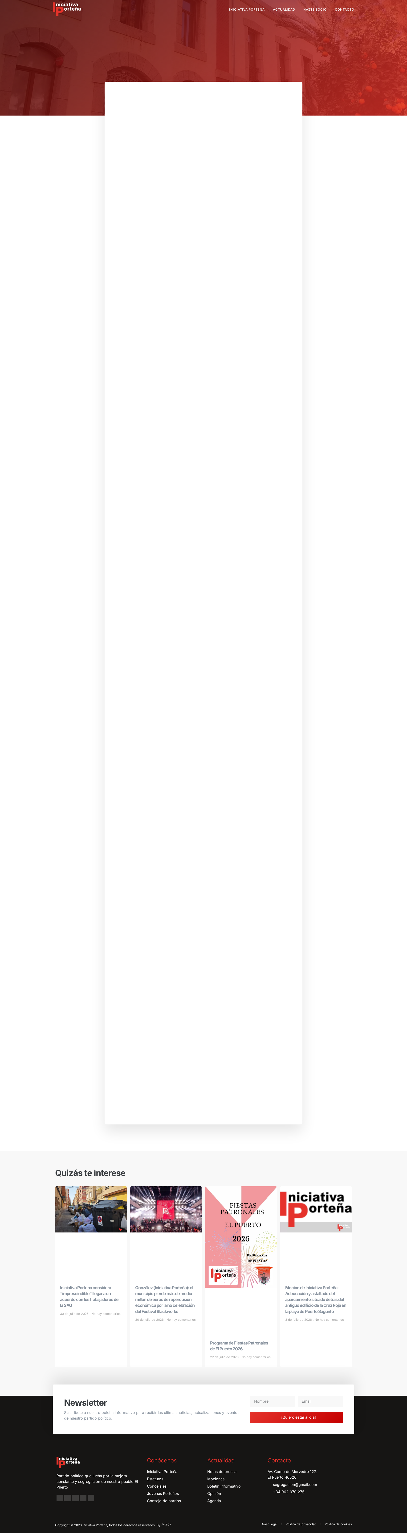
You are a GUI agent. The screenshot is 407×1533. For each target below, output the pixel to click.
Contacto (344, 9)
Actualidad (284, 9)
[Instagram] (67, 1498)
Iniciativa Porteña (247, 9)
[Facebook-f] (60, 1498)
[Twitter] (75, 1498)
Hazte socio (315, 9)
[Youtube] (83, 1498)
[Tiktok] (91, 1498)
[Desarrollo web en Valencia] (166, 1524)
